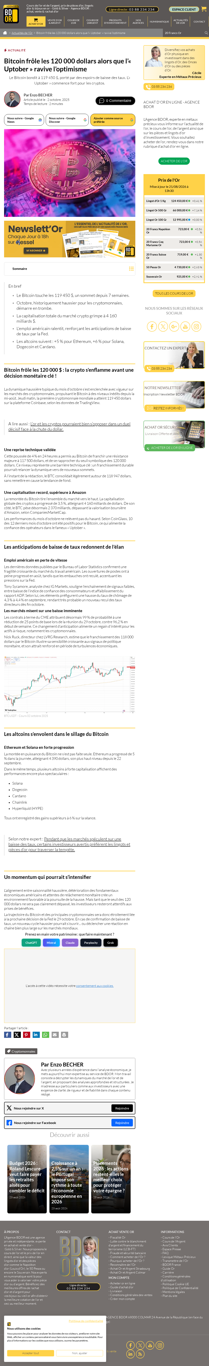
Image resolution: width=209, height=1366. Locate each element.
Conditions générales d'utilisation (175, 1278)
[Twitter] (163, 326)
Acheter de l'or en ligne (172, 448)
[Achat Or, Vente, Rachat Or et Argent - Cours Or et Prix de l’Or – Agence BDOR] (11, 22)
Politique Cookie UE (175, 1284)
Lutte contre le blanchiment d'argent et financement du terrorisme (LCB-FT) (127, 1245)
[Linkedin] (130, 1354)
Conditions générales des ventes (131, 1295)
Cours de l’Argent (173, 1241)
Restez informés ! (168, 408)
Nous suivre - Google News (20, 119)
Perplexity (91, 942)
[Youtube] (185, 326)
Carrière (168, 1272)
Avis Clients (170, 1245)
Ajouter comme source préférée (108, 119)
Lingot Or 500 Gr (156, 210)
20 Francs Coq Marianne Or (154, 243)
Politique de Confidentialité (180, 1288)
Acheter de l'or (174, 161)
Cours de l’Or (171, 1237)
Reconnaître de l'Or (123, 1265)
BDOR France (171, 1265)
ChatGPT (31, 942)
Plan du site (169, 1296)
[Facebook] (152, 326)
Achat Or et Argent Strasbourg (130, 1268)
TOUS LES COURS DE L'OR (174, 293)
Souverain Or (154, 276)
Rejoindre (122, 1108)
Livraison (116, 1291)
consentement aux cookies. (95, 986)
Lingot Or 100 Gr (156, 219)
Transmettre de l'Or (175, 1261)
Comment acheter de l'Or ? (127, 1257)
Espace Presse (171, 1249)
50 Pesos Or (153, 267)
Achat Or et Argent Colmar (128, 1272)
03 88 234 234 (142, 9)
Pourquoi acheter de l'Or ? (127, 1261)
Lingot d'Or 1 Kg (156, 201)
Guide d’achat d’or (121, 1287)
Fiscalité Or (118, 1237)
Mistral (51, 942)
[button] (69, 269)
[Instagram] (196, 326)
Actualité (17, 50)
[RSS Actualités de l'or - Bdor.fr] (140, 1354)
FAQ (165, 1253)
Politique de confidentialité (86, 1321)
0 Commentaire (118, 101)
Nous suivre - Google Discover (62, 119)
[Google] (174, 326)
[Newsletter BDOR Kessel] (69, 239)
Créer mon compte (122, 1299)
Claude (70, 942)
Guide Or (168, 1268)
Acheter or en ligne (122, 1283)
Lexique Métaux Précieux (179, 1257)
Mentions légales (173, 1292)
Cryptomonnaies (23, 1051)
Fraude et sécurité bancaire (128, 1253)
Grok (110, 942)
